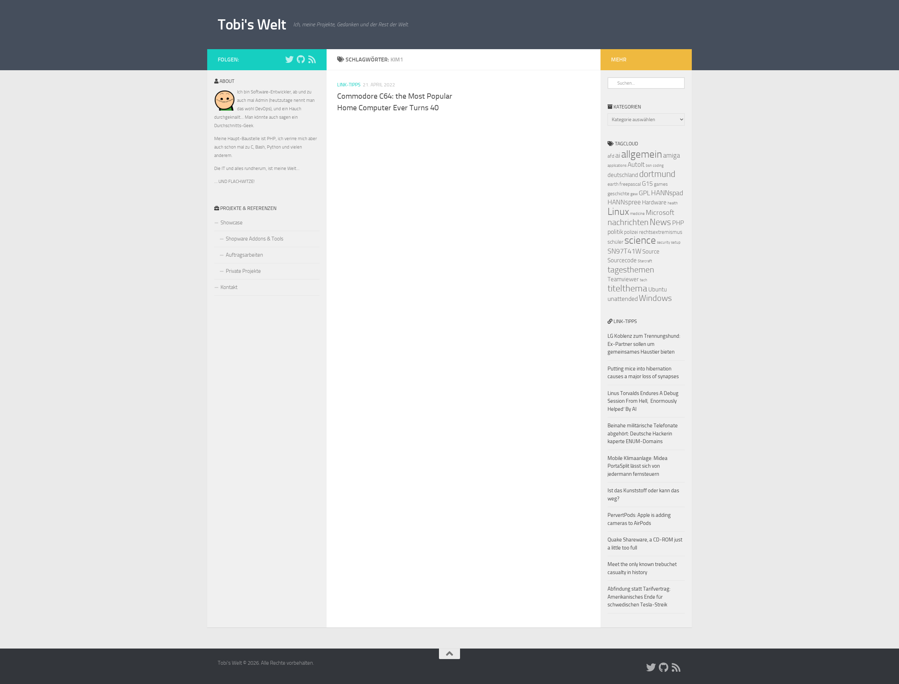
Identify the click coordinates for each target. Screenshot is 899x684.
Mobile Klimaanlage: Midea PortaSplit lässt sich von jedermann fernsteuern (638, 466)
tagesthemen (631, 269)
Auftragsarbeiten (244, 255)
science (640, 240)
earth (613, 184)
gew (634, 193)
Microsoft (660, 212)
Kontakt (229, 287)
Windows (655, 298)
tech (643, 280)
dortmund (657, 174)
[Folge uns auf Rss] (312, 59)
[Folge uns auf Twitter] (289, 59)
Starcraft (645, 261)
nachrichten (628, 222)
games (661, 184)
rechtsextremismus (660, 232)
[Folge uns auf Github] (300, 59)
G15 (647, 184)
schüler (615, 242)
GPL (644, 193)
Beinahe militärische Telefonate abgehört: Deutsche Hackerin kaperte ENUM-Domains (643, 433)
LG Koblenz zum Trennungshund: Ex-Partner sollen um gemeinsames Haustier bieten (644, 344)
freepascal (630, 184)
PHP (678, 223)
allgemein (641, 154)
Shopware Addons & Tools (254, 239)
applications (617, 165)
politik (615, 232)
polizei (631, 232)
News (660, 222)
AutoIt (636, 164)
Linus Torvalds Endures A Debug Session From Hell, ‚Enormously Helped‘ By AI (643, 401)
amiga (671, 155)
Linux (618, 211)
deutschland (623, 174)
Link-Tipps (349, 85)
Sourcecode (622, 260)
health (673, 203)
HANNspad (667, 193)
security (663, 242)
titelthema (627, 288)
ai (617, 155)
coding (658, 165)
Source (651, 251)
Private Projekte (243, 271)
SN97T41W (624, 251)
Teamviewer (623, 279)
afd (611, 156)
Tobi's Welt (252, 24)
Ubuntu (657, 289)
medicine (637, 213)
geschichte (618, 194)
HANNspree (624, 202)
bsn (649, 165)
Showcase (232, 222)
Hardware (654, 202)
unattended (623, 299)
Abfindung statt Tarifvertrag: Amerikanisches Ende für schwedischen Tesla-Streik (639, 597)
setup (676, 242)
